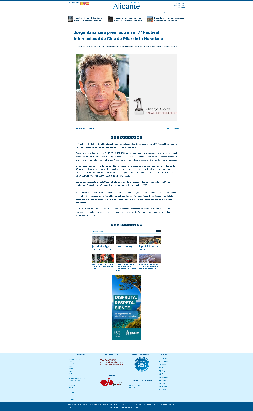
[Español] (88, 3)
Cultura (158, 231)
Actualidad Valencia (134, 383)
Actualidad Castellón (134, 385)
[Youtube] (160, 380)
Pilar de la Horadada (98, 231)
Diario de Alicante (173, 128)
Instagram (165, 361)
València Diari (132, 388)
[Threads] (160, 389)
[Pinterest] (141, 137)
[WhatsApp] (160, 377)
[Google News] (112, 137)
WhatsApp (165, 377)
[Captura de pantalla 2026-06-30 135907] (126, 307)
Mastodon (164, 386)
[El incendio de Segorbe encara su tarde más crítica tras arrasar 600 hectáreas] (150, 19)
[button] (69, 2)
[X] (123, 137)
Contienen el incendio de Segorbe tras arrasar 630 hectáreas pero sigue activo (125, 248)
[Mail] (160, 367)
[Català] (81, 3)
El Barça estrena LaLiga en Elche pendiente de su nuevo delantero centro (102, 266)
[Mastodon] (129, 137)
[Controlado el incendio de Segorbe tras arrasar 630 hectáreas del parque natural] (70, 19)
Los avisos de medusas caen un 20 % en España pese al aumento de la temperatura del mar (149, 266)
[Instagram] (118, 137)
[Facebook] (121, 137)
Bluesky (164, 383)
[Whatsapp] (115, 137)
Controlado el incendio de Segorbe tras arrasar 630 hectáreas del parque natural (101, 248)
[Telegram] (126, 137)
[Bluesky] (132, 137)
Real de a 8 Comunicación (96, 404)
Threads (164, 389)
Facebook (164, 358)
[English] (84, 3)
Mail (163, 367)
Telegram (164, 371)
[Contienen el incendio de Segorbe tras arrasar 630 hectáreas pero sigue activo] (110, 19)
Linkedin (164, 364)
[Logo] (126, 5)
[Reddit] (138, 137)
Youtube (164, 380)
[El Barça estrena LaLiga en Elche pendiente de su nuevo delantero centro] (103, 258)
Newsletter (75, 2)
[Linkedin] (135, 137)
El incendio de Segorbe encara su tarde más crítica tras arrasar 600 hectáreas (150, 248)
